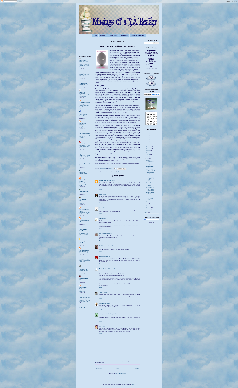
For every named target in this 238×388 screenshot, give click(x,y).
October (148, 150)
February (148, 207)
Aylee (100, 207)
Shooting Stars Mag (84, 73)
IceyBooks (82, 172)
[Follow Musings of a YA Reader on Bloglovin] (152, 95)
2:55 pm (113, 180)
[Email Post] (115, 168)
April (147, 203)
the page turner (83, 83)
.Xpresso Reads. (83, 154)
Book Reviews (124, 35)
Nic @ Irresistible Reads (105, 245)
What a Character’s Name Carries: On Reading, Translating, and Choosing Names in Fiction (84, 64)
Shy (100, 326)
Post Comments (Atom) (120, 373)
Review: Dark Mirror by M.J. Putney (150, 184)
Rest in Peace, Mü (83, 243)
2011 (146, 145)
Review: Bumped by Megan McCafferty (150, 174)
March (148, 205)
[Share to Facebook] (123, 169)
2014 (146, 139)
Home (95, 35)
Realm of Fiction (83, 307)
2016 (146, 135)
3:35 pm (104, 194)
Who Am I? (103, 35)
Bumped (109, 170)
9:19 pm (104, 218)
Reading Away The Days (105, 180)
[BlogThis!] (120, 169)
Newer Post (99, 368)
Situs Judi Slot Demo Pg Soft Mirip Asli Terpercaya (84, 136)
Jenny (100, 194)
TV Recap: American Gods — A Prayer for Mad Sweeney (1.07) (83, 233)
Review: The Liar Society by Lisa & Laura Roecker (150, 179)
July (147, 156)
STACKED (81, 113)
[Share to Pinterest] (125, 169)
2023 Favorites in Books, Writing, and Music (83, 115)
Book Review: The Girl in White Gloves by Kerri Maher (84, 146)
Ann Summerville (103, 233)
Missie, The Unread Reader (105, 268)
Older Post (136, 368)
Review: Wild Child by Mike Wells (150, 190)
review (127, 170)
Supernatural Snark (84, 250)
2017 (146, 133)
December (148, 146)
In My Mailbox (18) (150, 187)
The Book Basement (84, 268)
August (148, 154)
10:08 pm (110, 233)
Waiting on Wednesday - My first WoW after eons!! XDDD (84, 290)
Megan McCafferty (121, 170)
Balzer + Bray (104, 170)
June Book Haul (82, 222)
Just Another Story (84, 191)
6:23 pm (104, 207)
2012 (146, 143)
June (147, 158)
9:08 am (103, 326)
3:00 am (113, 245)
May (147, 201)
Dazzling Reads (83, 287)
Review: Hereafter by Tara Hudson (150, 193)
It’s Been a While (83, 173)
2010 (146, 212)
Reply (100, 189)
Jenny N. (101, 292)
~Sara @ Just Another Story (106, 313)
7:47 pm (114, 268)
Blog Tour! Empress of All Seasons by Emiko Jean (84, 184)
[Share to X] (122, 169)
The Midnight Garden (84, 133)
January (148, 209)
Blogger (133, 384)
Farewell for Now (83, 281)
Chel (100, 218)
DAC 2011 (114, 170)
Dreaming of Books (84, 259)
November (148, 148)
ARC (99, 170)
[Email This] (118, 169)
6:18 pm (108, 256)
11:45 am (115, 313)
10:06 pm (107, 303)
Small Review (102, 256)
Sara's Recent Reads (84, 192)
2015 (146, 137)
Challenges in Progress (137, 35)
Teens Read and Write (84, 297)
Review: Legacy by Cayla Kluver (150, 170)
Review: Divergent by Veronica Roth (150, 198)
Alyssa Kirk (102, 303)
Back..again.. (82, 165)
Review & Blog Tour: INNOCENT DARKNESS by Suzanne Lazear (84, 300)
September (149, 152)
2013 (146, 141)
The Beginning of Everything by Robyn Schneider (83, 270)
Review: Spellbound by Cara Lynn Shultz (150, 162)
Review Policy (113, 35)
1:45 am (106, 292)
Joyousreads (82, 60)
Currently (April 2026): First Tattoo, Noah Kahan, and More (84, 75)
